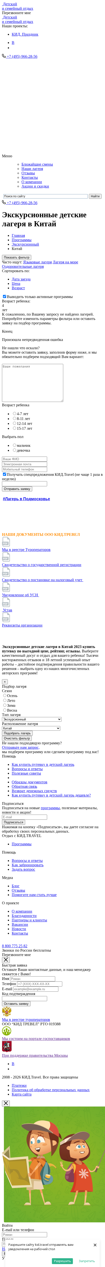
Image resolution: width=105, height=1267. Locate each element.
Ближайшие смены (37, 164)
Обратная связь (24, 786)
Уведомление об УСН (20, 595)
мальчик (24, 445)
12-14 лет (24, 423)
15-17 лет (24, 428)
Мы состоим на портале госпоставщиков (36, 1039)
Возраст (18, 288)
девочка (23, 450)
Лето (11, 700)
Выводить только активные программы (40, 297)
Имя (5, 979)
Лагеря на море (65, 262)
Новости (19, 929)
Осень (12, 696)
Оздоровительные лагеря (23, 266)
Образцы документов (29, 782)
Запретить (87, 1261)
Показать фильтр (16, 257)
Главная (18, 235)
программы (50, 808)
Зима (11, 705)
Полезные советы (26, 773)
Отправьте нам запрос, (21, 747)
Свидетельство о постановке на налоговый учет (42, 580)
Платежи (19, 1085)
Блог (16, 886)
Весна (12, 710)
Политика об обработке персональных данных (51, 1090)
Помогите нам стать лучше (34, 895)
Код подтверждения (18, 994)
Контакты (29, 177)
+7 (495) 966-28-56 (22, 56)
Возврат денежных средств (34, 791)
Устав (7, 610)
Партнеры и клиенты (29, 920)
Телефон (9, 984)
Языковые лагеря (37, 262)
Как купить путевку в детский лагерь (43, 764)
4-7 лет (22, 414)
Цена (16, 283)
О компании (31, 182)
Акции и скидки (35, 186)
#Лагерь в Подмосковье (26, 499)
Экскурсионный (25, 244)
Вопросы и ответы (27, 769)
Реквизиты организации (22, 625)
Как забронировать (27, 865)
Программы (22, 240)
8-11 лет (23, 419)
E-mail (7, 989)
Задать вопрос (23, 869)
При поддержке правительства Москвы (35, 1055)
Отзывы (28, 173)
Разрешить (62, 1261)
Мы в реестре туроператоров (26, 1020)
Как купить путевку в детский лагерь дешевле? (51, 795)
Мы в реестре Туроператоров (26, 550)
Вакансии (20, 924)
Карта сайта (22, 1094)
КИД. (25, 34)
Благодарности (24, 916)
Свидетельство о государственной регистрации (41, 565)
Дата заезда (21, 279)
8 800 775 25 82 (14, 946)
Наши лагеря (32, 169)
